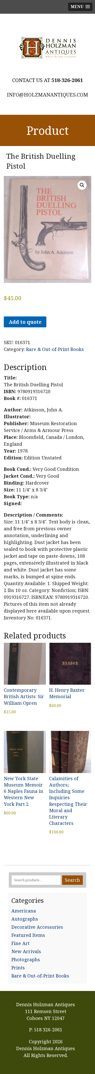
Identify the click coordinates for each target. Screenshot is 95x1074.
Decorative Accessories (37, 927)
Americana (23, 911)
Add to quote (25, 321)
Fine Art (20, 943)
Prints (18, 968)
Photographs (25, 959)
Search (72, 880)
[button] (82, 185)
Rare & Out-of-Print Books (55, 349)
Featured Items (28, 935)
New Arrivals (26, 951)
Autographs (24, 919)
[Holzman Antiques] (47, 48)
